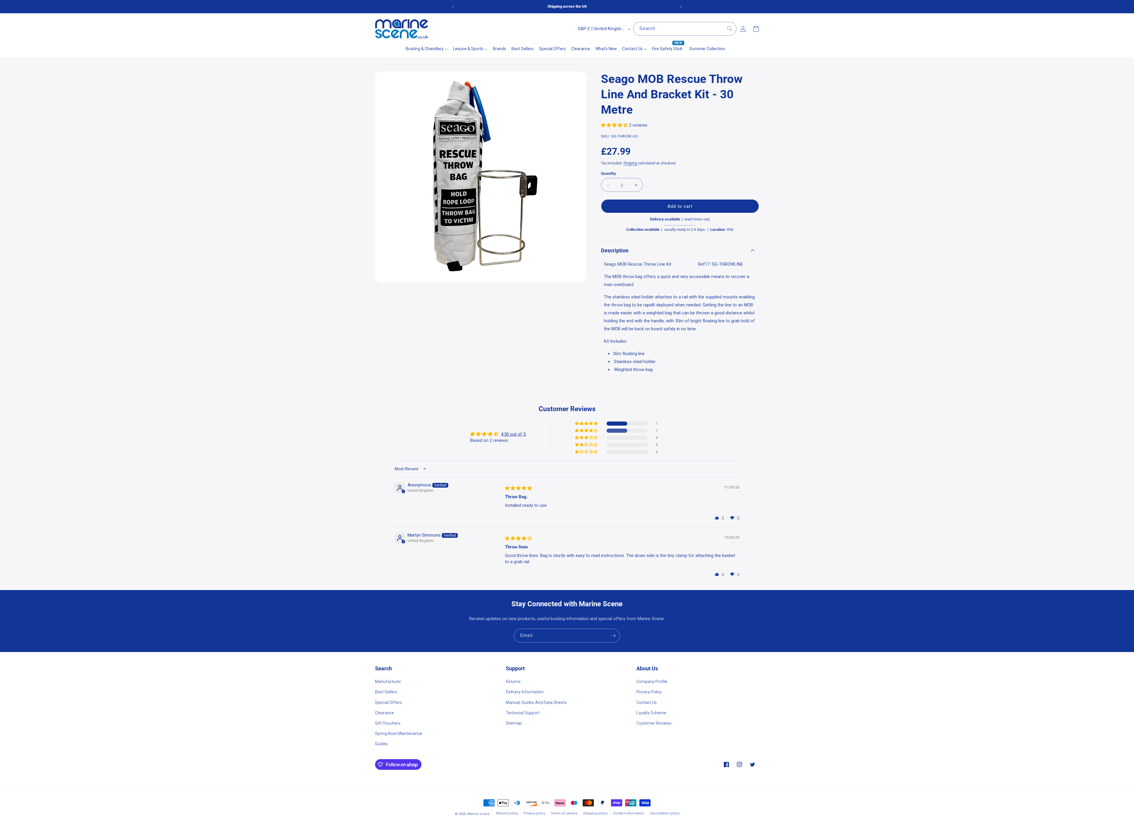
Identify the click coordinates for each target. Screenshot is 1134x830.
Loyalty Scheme (651, 712)
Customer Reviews (654, 723)
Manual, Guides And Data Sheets (536, 702)
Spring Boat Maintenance (398, 733)
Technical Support (523, 712)
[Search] (729, 28)
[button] (615, 125)
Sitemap (514, 723)
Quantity (608, 173)
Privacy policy (534, 814)
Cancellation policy (665, 814)
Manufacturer (388, 681)
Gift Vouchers (387, 723)
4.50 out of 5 (513, 434)
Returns (513, 681)
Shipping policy (595, 814)
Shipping (630, 163)
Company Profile (651, 681)
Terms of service (564, 814)
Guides (381, 743)
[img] (518, 488)
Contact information (628, 814)
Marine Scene (478, 814)
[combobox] (684, 28)
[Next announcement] (680, 6)
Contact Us (646, 702)
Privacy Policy (649, 692)
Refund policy (507, 814)
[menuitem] (426, 48)
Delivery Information (525, 692)
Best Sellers (386, 692)
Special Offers (388, 702)
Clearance (384, 712)
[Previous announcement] (453, 6)
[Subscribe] (613, 636)
